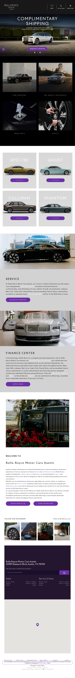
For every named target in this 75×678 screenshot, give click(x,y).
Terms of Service (35, 661)
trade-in (57, 474)
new (37, 472)
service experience (35, 294)
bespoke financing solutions (40, 360)
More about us (18, 503)
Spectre (31, 376)
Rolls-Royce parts (27, 286)
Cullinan (23, 474)
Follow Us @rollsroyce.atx (62, 519)
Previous (35, 52)
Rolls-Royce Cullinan (59, 373)
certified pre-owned (49, 472)
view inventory (45, 503)
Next (40, 52)
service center (22, 483)
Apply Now (18, 384)
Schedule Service (18, 299)
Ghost (11, 376)
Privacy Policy (45, 661)
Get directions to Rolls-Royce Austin (18, 568)
